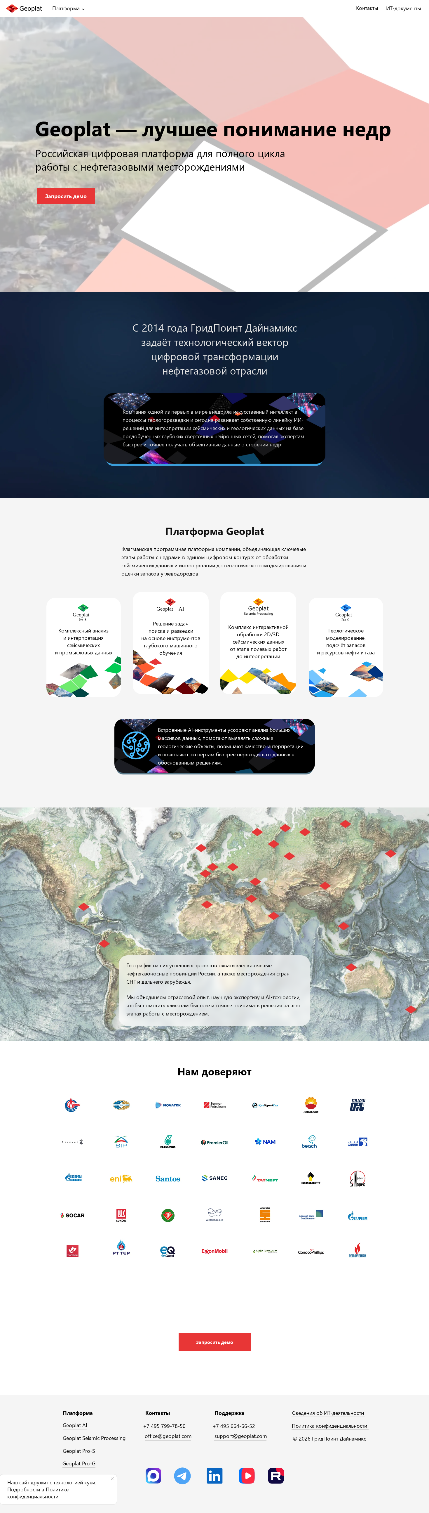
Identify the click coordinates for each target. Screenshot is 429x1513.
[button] (215, 1342)
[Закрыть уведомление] (112, 1479)
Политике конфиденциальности (38, 1493)
